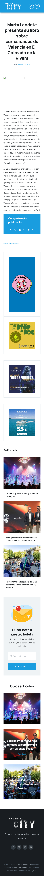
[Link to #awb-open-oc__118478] (31, 6)
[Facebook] (10, 229)
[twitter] (19, 847)
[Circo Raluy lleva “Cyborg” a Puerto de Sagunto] (22, 458)
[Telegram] (29, 229)
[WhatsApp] (24, 229)
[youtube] (31, 847)
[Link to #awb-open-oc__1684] (37, 6)
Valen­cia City (24, 64)
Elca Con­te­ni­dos (20, 867)
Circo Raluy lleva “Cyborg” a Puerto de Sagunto (22, 709)
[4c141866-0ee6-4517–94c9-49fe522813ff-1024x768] (14, 77)
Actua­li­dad (7, 243)
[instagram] (25, 847)
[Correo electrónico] (33, 229)
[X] (15, 229)
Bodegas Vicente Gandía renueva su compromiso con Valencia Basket (22, 744)
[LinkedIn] (19, 229)
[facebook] (13, 847)
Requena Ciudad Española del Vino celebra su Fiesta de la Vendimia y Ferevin (21, 584)
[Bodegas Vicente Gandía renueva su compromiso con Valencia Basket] (22, 503)
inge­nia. (34, 870)
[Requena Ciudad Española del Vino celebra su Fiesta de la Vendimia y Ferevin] (22, 547)
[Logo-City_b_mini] (12, 4)
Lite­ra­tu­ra (15, 243)
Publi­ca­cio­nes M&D (23, 865)
